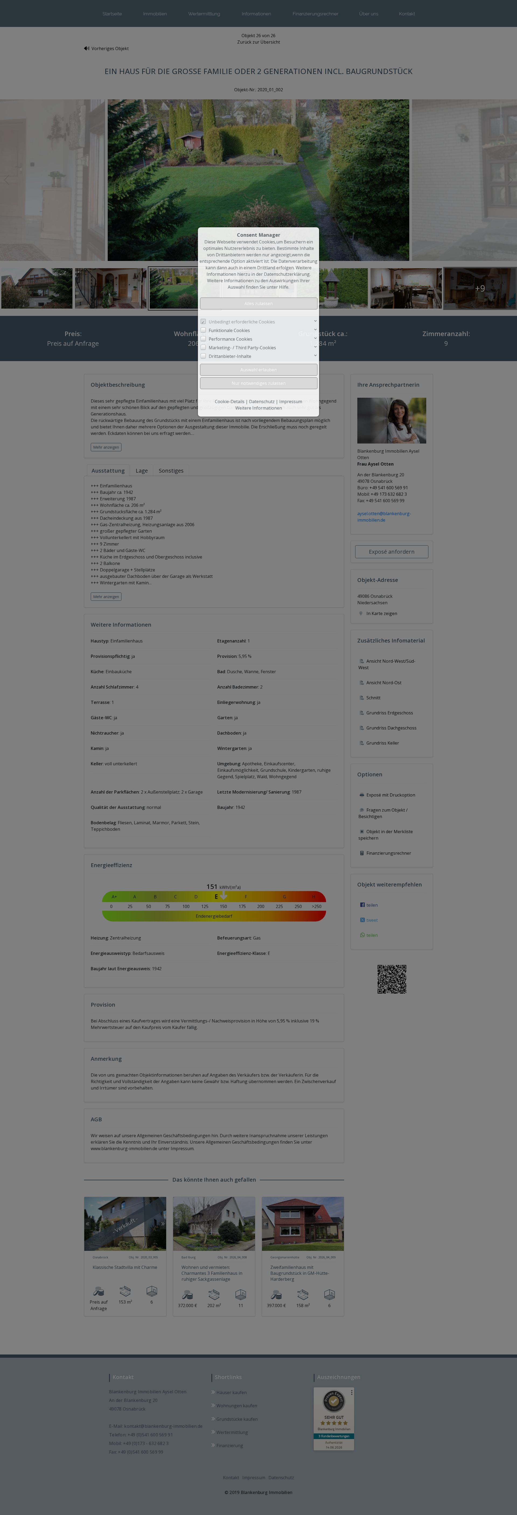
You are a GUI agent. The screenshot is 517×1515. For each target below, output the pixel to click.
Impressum (290, 401)
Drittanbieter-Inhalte (230, 356)
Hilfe (283, 287)
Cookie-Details (229, 401)
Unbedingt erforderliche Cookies (242, 322)
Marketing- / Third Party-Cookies (242, 348)
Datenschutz (262, 401)
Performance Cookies (230, 339)
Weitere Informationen (258, 408)
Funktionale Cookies (229, 330)
